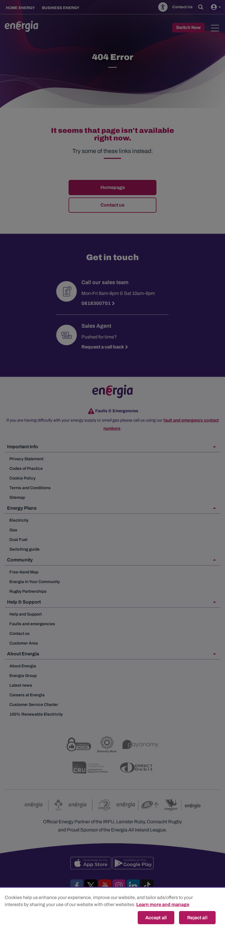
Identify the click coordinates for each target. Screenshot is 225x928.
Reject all (197, 917)
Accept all (156, 917)
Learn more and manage (162, 904)
